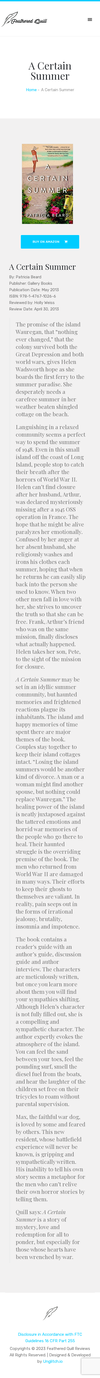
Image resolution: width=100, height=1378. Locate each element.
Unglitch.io (53, 1361)
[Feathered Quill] (50, 1317)
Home (31, 89)
